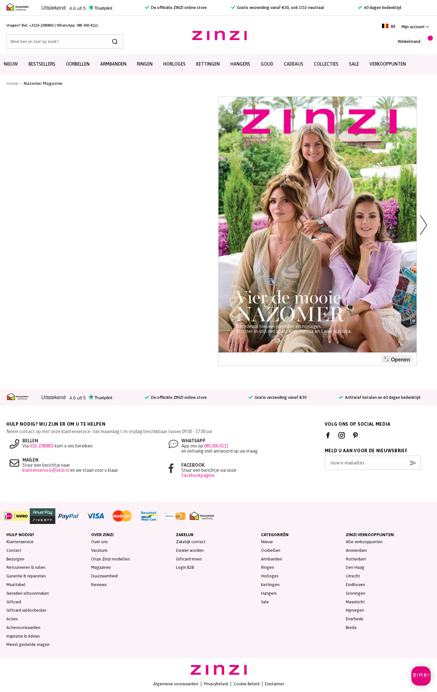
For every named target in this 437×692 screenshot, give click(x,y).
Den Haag (355, 567)
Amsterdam (356, 550)
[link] (415, 26)
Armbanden (113, 64)
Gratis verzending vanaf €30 (280, 397)
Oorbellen (78, 64)
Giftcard (13, 601)
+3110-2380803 (41, 25)
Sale (265, 601)
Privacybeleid (216, 683)
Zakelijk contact (190, 541)
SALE (354, 64)
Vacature (99, 550)
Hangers (240, 64)
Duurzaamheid (104, 576)
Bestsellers (41, 64)
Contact (13, 550)
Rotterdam (356, 559)
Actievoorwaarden (23, 627)
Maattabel (16, 584)
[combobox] (64, 41)
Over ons (99, 541)
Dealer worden (190, 550)
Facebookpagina (197, 475)
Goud (267, 64)
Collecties (326, 64)
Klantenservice (20, 541)
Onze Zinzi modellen (110, 559)
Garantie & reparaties (26, 576)
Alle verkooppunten (364, 541)
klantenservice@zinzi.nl (45, 470)
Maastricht (355, 601)
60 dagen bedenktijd (382, 7)
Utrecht (353, 576)
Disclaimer (274, 683)
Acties (12, 618)
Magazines (101, 567)
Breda (351, 627)
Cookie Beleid (246, 683)
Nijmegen (355, 610)
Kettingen (208, 64)
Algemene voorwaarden (175, 683)
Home (12, 83)
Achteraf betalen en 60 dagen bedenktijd (382, 397)
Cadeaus (293, 64)
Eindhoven (355, 584)
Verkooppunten (387, 64)
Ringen (145, 64)
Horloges (174, 64)
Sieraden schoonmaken (27, 593)
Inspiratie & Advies (23, 636)
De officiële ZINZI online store (178, 7)
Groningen (355, 593)
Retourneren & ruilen (25, 567)
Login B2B (185, 567)
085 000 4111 (87, 25)
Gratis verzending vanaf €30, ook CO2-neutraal (280, 7)
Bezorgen (15, 559)
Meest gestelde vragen (28, 644)
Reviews (99, 584)
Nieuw (11, 64)
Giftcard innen (189, 559)
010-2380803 (42, 445)
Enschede (354, 618)
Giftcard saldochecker (26, 610)
